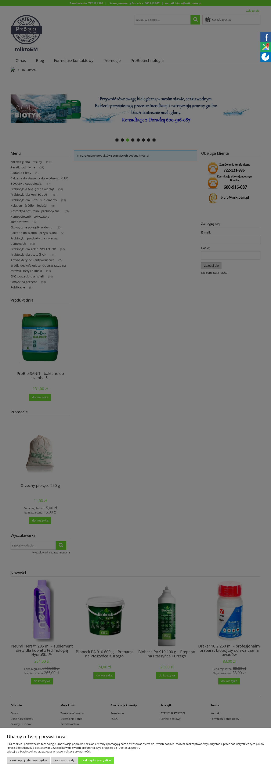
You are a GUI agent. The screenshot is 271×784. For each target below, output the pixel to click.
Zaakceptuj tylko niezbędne (28, 760)
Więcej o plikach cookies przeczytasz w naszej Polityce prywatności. (49, 751)
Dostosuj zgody (64, 760)
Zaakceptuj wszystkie (96, 760)
